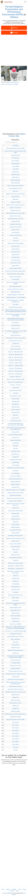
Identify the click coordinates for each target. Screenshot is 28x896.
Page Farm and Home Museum (15, 563)
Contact (12, 891)
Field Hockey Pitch (15, 325)
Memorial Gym (15, 508)
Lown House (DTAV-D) (15, 476)
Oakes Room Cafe (15, 555)
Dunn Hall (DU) (15, 279)
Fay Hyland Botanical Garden (15, 307)
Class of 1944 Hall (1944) (16, 235)
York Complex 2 (15, 727)
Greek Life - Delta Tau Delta (15, 362)
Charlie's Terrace (15, 229)
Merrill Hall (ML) (15, 516)
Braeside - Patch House (15, 207)
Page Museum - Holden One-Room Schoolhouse (15, 572)
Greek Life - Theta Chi (15, 385)
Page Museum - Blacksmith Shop (15, 566)
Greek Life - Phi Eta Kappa (15, 368)
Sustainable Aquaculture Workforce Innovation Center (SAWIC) (15, 656)
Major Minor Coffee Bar (15, 495)
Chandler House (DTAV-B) (15, 227)
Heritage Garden (15, 398)
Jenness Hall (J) (15, 432)
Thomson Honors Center (15, 665)
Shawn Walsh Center (15, 610)
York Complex (15, 722)
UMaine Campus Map (17, 134)
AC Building (15, 145)
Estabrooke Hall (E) (15, 292)
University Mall (15, 676)
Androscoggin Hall (15, 163)
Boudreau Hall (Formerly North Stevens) (15, 205)
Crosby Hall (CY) (15, 254)
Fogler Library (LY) (15, 328)
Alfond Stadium (15, 158)
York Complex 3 (15, 730)
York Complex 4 (15, 733)
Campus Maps (8, 2)
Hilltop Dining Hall (15, 407)
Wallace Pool (16, 697)
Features (8, 889)
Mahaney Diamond (15, 484)
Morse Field (15, 521)
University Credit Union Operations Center (15, 674)
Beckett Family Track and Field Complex (15, 194)
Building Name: (15, 139)
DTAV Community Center (15, 276)
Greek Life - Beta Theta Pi (15, 360)
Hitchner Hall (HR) (15, 409)
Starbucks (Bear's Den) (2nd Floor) (15, 636)
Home (2, 889)
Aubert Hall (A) (15, 177)
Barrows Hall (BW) (15, 183)
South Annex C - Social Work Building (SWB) (15, 631)
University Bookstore (15, 668)
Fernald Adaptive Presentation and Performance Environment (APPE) (12, 10)
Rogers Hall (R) (15, 597)
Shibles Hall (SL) (15, 613)
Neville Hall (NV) (15, 532)
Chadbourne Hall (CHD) (15, 224)
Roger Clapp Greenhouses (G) (15, 595)
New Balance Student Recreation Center (15, 538)
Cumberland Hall (15, 257)
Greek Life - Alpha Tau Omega (15, 357)
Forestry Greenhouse (15, 335)
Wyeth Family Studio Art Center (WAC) (15, 719)
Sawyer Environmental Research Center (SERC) (15, 603)
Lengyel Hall (15, 457)
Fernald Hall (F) (15, 322)
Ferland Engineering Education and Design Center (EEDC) (15, 314)
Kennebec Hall (15, 437)
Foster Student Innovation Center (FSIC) (15, 338)
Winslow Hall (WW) (15, 711)
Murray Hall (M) (15, 524)
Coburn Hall (15, 240)
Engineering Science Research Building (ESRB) (15, 282)
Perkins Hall (15, 581)
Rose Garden (15, 600)
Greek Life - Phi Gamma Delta (15, 371)
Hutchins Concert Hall (15, 420)
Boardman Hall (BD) (15, 202)
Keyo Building (15, 443)
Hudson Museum (15, 418)
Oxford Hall (15, 560)
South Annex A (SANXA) (15, 624)
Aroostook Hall (15, 172)
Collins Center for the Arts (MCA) (15, 243)
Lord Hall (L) (16, 470)
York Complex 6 (15, 739)
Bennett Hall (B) (15, 196)
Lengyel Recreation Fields (15, 459)
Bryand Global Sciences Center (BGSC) (15, 213)
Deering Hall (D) (15, 265)
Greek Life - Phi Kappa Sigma (16, 374)
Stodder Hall (15, 653)
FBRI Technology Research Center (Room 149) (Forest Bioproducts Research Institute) (15, 310)
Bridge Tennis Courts (16, 210)
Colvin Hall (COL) (15, 246)
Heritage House (15, 401)
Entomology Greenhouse (15, 286)
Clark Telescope (15, 232)
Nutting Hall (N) (15, 549)
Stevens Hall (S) (15, 645)
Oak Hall (16, 552)
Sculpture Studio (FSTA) (15, 607)
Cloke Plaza (15, 238)
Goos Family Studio (15, 346)
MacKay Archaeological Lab (15, 479)
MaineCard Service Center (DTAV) (15, 492)
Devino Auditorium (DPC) (16, 268)
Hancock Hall (15, 387)
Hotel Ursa (15, 415)
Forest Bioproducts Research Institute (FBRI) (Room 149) (15, 331)
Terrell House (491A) (15, 660)
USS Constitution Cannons (15, 686)
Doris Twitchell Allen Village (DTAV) (15, 274)
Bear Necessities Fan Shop (15, 188)
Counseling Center (15, 251)
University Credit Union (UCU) (16, 671)
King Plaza (15, 445)
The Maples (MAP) (15, 663)
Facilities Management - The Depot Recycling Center (15, 300)
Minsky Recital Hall (15, 519)
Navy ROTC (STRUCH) (15, 530)
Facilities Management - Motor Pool (15, 294)
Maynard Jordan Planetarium (15, 501)
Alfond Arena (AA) (15, 155)
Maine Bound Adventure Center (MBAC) (15, 490)
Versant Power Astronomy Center (15, 689)
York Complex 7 (15, 741)
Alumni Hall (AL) (15, 160)
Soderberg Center (15, 618)
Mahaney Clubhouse (15, 481)
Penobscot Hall (15, 578)
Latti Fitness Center (15, 451)
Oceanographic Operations (15, 557)
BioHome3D (15, 199)
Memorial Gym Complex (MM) (15, 510)
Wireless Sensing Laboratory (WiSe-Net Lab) (15, 714)
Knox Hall (15, 448)
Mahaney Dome (15, 487)
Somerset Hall (15, 621)
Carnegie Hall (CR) (15, 221)
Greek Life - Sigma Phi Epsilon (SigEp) (15, 379)
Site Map (14, 889)
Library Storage (15, 465)
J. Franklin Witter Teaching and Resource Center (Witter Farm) (15, 428)
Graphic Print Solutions (15, 349)
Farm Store (15, 304)
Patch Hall (15, 575)
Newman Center (15, 541)
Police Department (15, 586)
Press (17, 891)
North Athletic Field (15, 546)
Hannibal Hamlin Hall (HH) (15, 390)
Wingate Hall (16, 708)
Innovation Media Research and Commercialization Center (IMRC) (16, 424)
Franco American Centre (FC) (16, 340)
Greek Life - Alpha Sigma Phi (15, 354)
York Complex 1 (15, 725)
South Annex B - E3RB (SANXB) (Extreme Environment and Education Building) (15, 627)
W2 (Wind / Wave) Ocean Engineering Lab (16, 692)
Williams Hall (16, 705)
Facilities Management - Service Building (15, 297)
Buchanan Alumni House (15, 216)
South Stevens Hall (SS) (15, 633)
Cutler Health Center (15, 260)
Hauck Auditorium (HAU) (15, 396)
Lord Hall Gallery (15, 473)
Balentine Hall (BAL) (15, 180)
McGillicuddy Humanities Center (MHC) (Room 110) (15, 504)
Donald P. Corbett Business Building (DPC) (16, 271)
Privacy (24, 889)
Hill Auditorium (15, 404)
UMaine (14, 17)
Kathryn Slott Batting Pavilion (15, 434)
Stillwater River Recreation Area (15, 650)
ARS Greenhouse (15, 174)
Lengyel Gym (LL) (15, 454)
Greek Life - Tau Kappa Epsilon (15, 382)
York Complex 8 (15, 744)
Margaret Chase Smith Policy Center (15, 498)
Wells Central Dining (15, 700)
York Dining (15, 747)
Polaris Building (15, 584)
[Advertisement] (14, 50)
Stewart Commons (15, 647)
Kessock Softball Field (15, 440)
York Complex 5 (15, 736)
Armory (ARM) (15, 166)
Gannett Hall (16, 343)
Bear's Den (15, 191)
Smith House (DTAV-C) (15, 615)
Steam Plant (15, 642)
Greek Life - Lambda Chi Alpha (15, 365)
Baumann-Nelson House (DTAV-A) (15, 185)
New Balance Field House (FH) (15, 535)
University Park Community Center (15, 679)
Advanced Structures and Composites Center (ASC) (15, 151)
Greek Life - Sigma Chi (15, 376)
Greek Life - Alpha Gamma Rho (15, 351)
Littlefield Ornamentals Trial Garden (15, 468)
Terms (19, 889)
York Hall (15, 750)
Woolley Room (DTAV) (15, 716)
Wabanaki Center (15, 694)
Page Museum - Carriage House (15, 568)
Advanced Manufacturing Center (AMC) (15, 148)
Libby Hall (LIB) (15, 462)
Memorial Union (15, 513)
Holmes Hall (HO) (15, 412)
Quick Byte (15, 592)
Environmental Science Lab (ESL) (16, 289)
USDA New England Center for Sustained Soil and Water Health (15, 682)
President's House (15, 589)
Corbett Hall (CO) (15, 249)
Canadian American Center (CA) (15, 218)
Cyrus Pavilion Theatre (15, 263)
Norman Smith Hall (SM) (15, 544)
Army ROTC (15, 169)
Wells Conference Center (16, 703)
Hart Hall (16, 393)
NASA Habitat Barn (15, 527)
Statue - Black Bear (15, 639)
